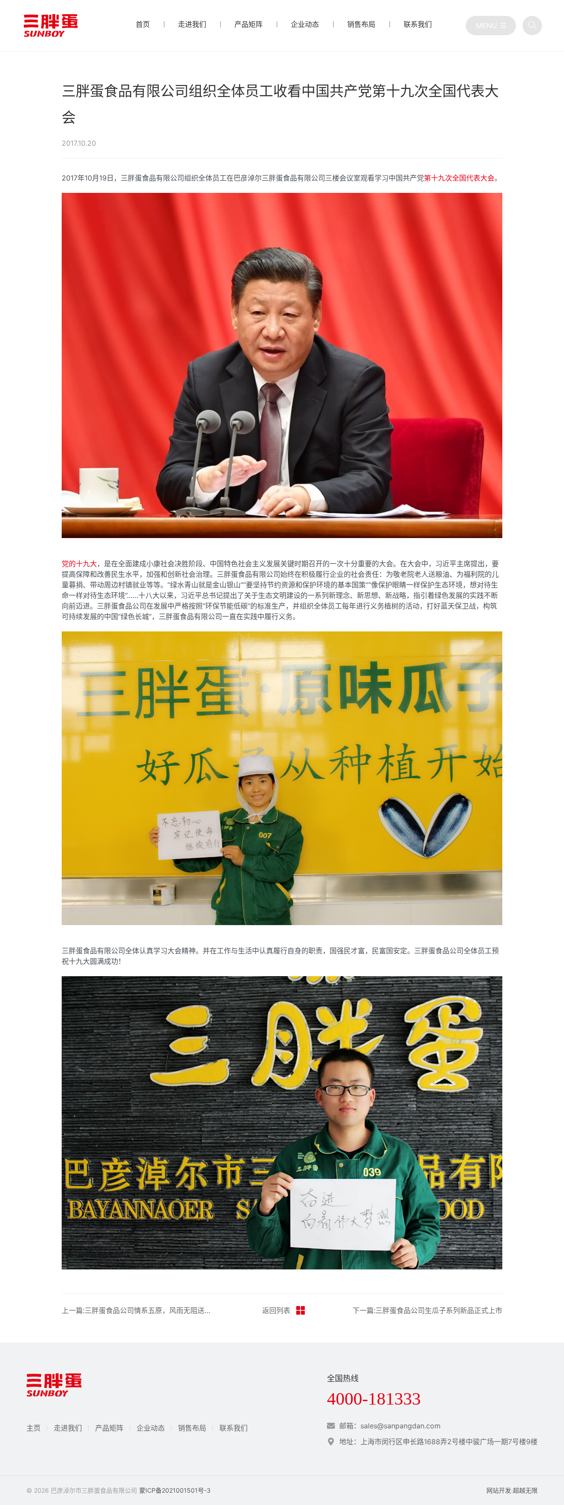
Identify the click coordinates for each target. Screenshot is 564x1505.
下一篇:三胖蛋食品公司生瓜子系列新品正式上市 (427, 1310)
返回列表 (276, 1310)
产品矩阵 (109, 1428)
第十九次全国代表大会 (459, 177)
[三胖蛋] (50, 25)
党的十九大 (79, 563)
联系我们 (233, 1428)
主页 (33, 1428)
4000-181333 (374, 1399)
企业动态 (151, 1428)
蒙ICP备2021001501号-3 (175, 1490)
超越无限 (525, 1490)
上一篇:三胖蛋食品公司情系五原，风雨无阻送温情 (139, 1310)
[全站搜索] (532, 25)
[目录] (491, 25)
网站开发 (498, 1490)
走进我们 (68, 1428)
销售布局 (192, 1428)
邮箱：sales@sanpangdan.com (390, 1425)
